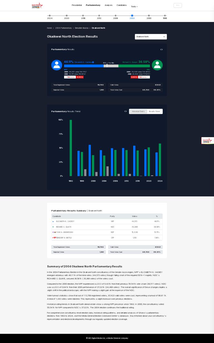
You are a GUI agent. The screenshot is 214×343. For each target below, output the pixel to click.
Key (177, 5)
